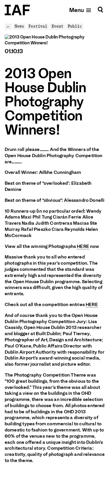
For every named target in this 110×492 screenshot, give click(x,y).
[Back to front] (17, 10)
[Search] (100, 10)
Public (75, 26)
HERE (83, 246)
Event (57, 26)
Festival (37, 26)
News (19, 26)
